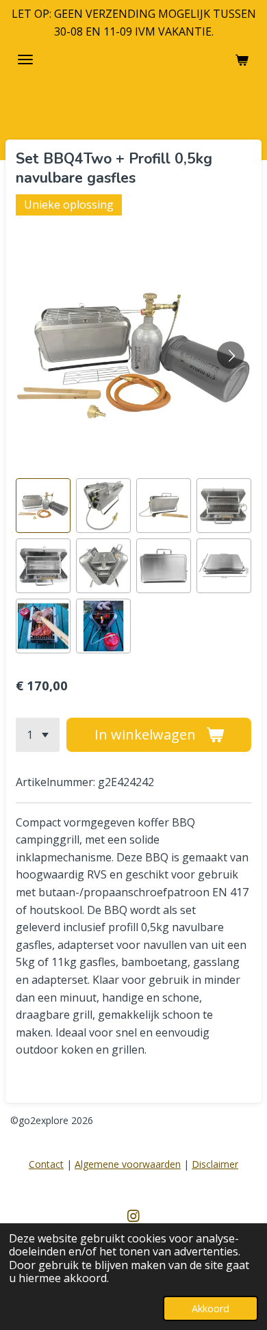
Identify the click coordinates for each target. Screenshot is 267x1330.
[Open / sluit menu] (25, 59)
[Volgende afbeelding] (230, 355)
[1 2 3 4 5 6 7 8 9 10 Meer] (38, 735)
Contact (46, 1164)
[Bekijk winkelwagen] (242, 59)
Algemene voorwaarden (128, 1164)
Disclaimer (215, 1164)
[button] (43, 505)
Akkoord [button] (210, 1308)
